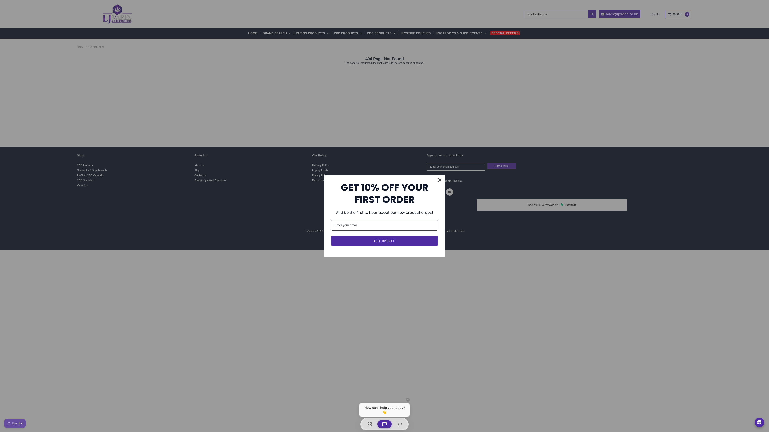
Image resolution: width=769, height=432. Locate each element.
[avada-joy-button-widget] (759, 422)
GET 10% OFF (384, 241)
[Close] (440, 180)
